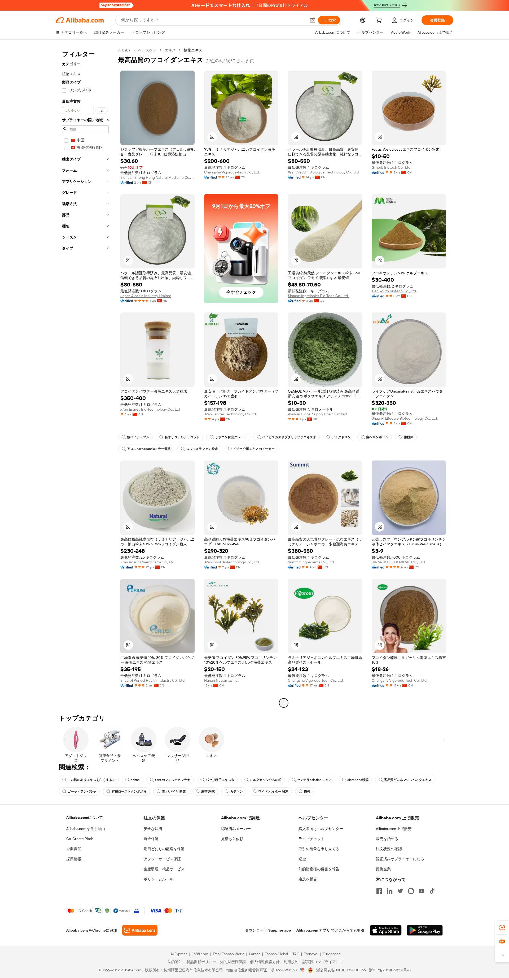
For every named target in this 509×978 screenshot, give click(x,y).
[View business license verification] (302, 970)
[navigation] (85, 377)
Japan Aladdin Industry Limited (145, 296)
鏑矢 (307, 791)
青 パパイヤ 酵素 (174, 791)
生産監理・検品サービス (164, 869)
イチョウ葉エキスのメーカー (254, 449)
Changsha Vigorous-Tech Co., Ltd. (232, 172)
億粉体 (408, 437)
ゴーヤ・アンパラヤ (82, 791)
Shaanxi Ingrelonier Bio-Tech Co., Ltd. (318, 296)
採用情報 (73, 859)
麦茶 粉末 (208, 791)
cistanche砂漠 (357, 780)
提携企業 (383, 869)
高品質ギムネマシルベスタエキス (408, 780)
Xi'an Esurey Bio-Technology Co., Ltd (150, 409)
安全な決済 (153, 829)
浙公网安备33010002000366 (341, 970)
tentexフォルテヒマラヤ (172, 780)
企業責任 (73, 849)
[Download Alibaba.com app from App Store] (386, 930)
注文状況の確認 (389, 849)
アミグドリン (341, 437)
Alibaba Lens (77, 930)
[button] (312, 20)
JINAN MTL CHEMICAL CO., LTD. (398, 562)
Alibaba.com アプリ (313, 930)
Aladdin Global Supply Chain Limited (317, 414)
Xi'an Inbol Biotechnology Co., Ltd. (232, 562)
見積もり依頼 (232, 839)
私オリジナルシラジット (182, 437)
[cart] (380, 21)
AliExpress (178, 954)
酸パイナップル (138, 437)
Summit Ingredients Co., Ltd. (311, 562)
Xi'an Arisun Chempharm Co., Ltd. (147, 562)
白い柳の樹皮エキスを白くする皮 (91, 780)
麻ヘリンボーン (377, 437)
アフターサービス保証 (162, 859)
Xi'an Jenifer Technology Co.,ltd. (230, 414)
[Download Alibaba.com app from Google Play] (425, 930)
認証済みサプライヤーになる (400, 859)
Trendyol (311, 954)
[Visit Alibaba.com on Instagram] (411, 891)
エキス (170, 50)
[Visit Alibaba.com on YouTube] (421, 891)
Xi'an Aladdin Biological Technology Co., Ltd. (323, 172)
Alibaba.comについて (84, 817)
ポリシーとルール (158, 879)
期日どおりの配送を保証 (164, 849)
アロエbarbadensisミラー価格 (149, 449)
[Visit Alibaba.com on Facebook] (379, 891)
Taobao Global (276, 954)
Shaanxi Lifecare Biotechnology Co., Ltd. (405, 418)
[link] (502, 927)
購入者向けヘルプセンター (321, 829)
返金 (302, 859)
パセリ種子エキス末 (220, 780)
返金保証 (151, 839)
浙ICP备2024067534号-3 (390, 970)
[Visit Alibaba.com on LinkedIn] (390, 891)
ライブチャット (311, 839)
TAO (295, 954)
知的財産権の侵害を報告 (319, 869)
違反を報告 (308, 879)
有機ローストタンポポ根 (129, 791)
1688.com (200, 954)
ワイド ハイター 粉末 (273, 791)
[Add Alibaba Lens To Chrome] (139, 930)
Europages (331, 954)
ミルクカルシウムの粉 (266, 780)
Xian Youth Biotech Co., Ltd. (394, 291)
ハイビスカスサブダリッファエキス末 (289, 437)
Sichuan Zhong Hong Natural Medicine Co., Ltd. (157, 177)
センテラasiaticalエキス (314, 780)
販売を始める (387, 839)
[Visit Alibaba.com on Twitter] (400, 891)
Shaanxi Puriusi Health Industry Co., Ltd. (152, 680)
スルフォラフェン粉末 (202, 449)
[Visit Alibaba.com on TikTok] (432, 891)
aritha (135, 780)
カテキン (236, 791)
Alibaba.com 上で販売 (394, 829)
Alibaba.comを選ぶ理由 (85, 829)
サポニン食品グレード (231, 437)
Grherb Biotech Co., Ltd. (391, 167)
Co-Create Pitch (79, 839)
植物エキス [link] (193, 50)
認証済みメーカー (236, 829)
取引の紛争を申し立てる (319, 849)
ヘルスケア (147, 50)
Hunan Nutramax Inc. (221, 680)
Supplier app (279, 930)
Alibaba (124, 50)
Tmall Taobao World (228, 954)
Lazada (254, 954)
